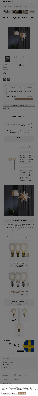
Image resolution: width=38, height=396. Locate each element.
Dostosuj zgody (14, 393)
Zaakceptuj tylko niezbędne (6, 393)
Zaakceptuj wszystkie (22, 393)
